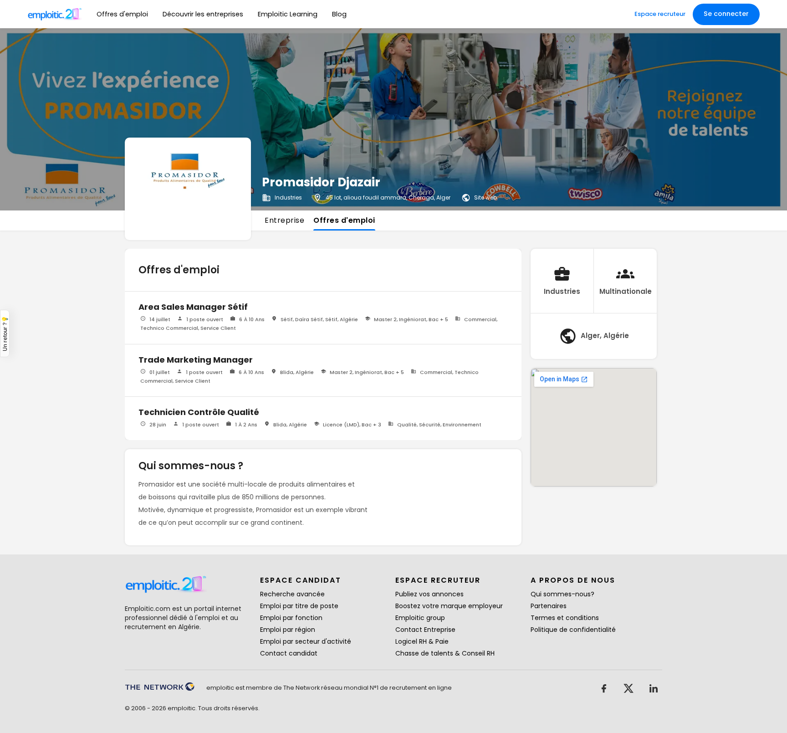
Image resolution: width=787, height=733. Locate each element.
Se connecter (726, 13)
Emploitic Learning (287, 14)
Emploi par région (287, 629)
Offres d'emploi (122, 14)
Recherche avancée (292, 594)
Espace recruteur (659, 14)
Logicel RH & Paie (422, 641)
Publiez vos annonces (429, 594)
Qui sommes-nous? (562, 594)
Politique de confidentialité (573, 629)
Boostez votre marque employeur (449, 605)
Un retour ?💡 (4, 333)
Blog (339, 14)
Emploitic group (420, 617)
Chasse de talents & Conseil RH (445, 653)
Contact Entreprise (425, 629)
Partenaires (549, 605)
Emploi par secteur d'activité (305, 641)
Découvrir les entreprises (203, 14)
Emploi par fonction (291, 617)
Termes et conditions (565, 617)
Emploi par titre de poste (299, 605)
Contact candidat (288, 653)
